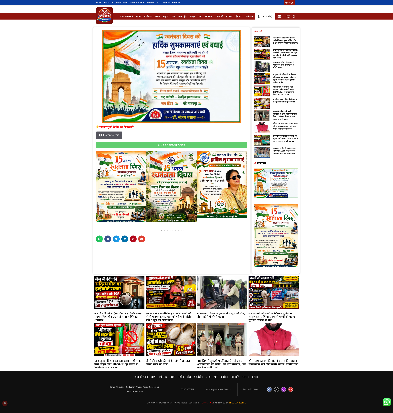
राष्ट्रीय (166, 16)
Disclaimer (121, 3)
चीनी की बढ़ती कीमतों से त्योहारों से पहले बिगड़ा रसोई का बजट (285, 100)
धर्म (200, 16)
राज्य (138, 16)
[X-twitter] (276, 389)
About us (108, 3)
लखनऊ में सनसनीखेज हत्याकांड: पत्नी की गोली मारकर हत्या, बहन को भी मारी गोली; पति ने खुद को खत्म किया (285, 54)
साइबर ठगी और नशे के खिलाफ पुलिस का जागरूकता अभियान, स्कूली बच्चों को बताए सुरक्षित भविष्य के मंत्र (285, 78)
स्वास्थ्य (229, 16)
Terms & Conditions (171, 3)
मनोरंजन (208, 16)
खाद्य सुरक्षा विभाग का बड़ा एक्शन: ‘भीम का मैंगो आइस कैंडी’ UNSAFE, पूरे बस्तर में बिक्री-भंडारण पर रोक (283, 91)
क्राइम (192, 16)
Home (98, 3)
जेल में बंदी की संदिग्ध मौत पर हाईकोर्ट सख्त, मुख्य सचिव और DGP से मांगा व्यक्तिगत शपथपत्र (285, 40)
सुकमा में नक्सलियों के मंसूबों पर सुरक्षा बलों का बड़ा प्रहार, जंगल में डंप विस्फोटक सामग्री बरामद (285, 138)
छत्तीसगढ (148, 16)
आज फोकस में (126, 16)
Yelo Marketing (237, 402)
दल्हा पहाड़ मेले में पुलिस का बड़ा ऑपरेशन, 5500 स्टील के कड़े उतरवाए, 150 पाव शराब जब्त (285, 151)
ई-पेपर (239, 16)
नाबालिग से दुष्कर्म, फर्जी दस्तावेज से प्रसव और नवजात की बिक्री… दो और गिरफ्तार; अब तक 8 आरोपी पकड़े (285, 115)
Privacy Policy (137, 3)
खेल (173, 16)
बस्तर (157, 16)
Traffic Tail (206, 402)
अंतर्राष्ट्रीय (182, 16)
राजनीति (219, 16)
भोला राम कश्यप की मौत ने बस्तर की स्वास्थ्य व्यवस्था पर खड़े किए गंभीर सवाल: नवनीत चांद (285, 126)
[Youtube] (290, 389)
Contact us (152, 3)
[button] (294, 16)
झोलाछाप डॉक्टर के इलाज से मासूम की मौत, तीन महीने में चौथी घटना (283, 65)
